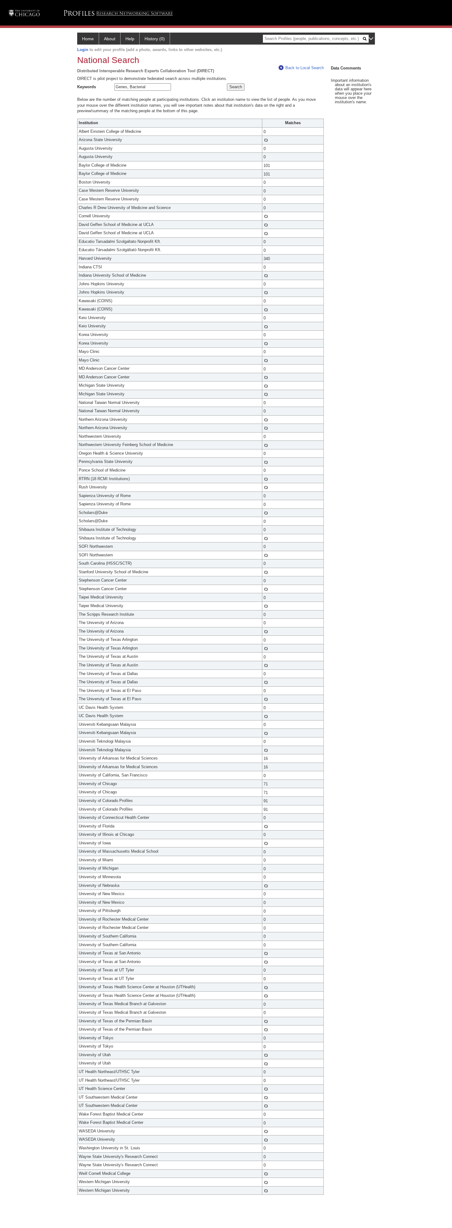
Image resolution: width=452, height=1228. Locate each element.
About (109, 38)
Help (129, 38)
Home (88, 38)
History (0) (155, 38)
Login (82, 49)
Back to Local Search (304, 67)
